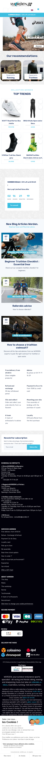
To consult (14, 205)
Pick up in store (6, 546)
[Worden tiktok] (2, 522)
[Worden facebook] (10, 522)
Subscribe (33, 447)
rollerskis (35, 682)
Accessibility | (31, 662)
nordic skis (36, 691)
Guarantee (5, 563)
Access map (5, 472)
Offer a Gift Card (7, 570)
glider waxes (31, 702)
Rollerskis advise (22, 305)
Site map (38, 662)
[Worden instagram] (6, 522)
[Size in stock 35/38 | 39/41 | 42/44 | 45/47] (11, 145)
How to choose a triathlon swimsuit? (22, 346)
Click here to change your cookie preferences (17, 604)
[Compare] (19, 107)
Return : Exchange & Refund (11, 535)
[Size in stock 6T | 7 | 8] (33, 110)
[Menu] (21, 631)
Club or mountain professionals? (12, 559)
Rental (3, 590)
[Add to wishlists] (19, 101)
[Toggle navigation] (5, 10)
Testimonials (5, 593)
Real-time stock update (9, 553)
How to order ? (6, 556)
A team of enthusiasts (9, 597)
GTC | (4, 662)
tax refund (5, 566)
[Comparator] (27, 10)
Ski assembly (6, 549)
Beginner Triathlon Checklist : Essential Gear (22, 263)
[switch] (19, 634)
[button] (11, 10)
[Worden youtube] (14, 522)
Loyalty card (5, 542)
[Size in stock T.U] (33, 145)
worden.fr (7, 501)
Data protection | (12, 662)
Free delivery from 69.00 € (10, 532)
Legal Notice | (22, 662)
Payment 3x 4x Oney (8, 539)
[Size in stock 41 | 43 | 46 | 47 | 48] (11, 110)
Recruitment (5, 600)
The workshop (6, 586)
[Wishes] (21, 10)
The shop (4, 579)
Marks (3, 583)
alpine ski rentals (29, 698)
